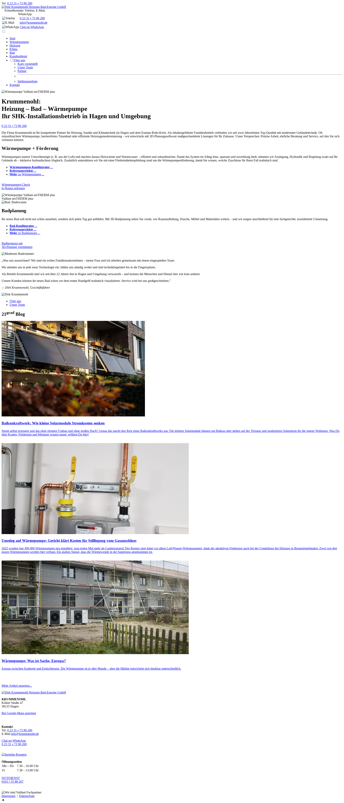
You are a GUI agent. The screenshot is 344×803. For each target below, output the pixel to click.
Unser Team (25, 67)
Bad (12, 52)
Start (12, 38)
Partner (22, 71)
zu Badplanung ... (25, 233)
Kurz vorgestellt (28, 63)
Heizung (15, 45)
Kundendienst (18, 56)
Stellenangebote (27, 81)
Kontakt (15, 85)
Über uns (19, 60)
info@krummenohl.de (33, 22)
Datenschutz (27, 796)
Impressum (8, 796)
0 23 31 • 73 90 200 (19, 3)
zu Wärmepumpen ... (27, 174)
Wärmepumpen (19, 42)
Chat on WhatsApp (32, 27)
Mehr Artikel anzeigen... (17, 685)
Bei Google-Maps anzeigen (19, 713)
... (31, 167)
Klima (13, 49)
